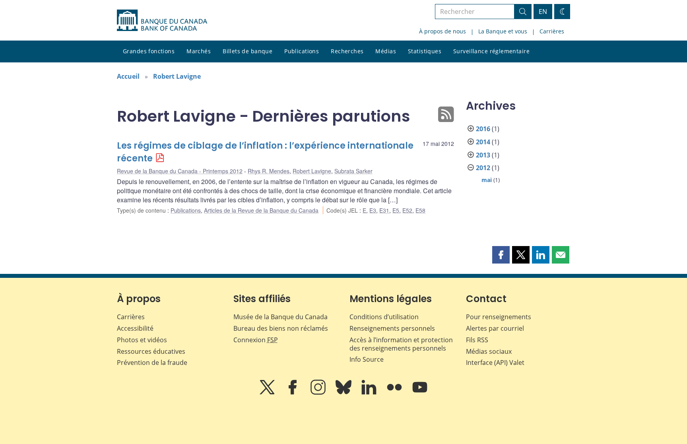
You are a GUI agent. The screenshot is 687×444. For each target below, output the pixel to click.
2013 (483, 155)
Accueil (128, 76)
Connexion (255, 339)
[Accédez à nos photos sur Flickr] (395, 392)
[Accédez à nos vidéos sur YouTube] (420, 392)
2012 (483, 167)
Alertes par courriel (495, 328)
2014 (483, 142)
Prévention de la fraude (152, 362)
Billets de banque (247, 51)
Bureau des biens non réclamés (280, 328)
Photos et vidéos (142, 339)
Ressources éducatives (151, 351)
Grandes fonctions (149, 51)
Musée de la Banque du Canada (280, 316)
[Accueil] (162, 20)
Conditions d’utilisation (384, 316)
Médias (385, 51)
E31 (384, 210)
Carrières (552, 31)
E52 (407, 210)
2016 (483, 128)
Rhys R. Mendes (268, 171)
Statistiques (424, 51)
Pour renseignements (498, 316)
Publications (301, 51)
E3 (372, 210)
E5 (395, 210)
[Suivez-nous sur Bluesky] (344, 392)
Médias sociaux (489, 351)
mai (486, 180)
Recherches (347, 51)
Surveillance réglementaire (491, 51)
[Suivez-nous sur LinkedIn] (369, 392)
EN (543, 11)
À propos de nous (442, 31)
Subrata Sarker (353, 171)
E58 (420, 210)
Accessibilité (135, 328)
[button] (501, 255)
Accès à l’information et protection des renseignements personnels (401, 344)
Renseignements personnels (392, 328)
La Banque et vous (502, 31)
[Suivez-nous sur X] (268, 392)
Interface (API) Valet (495, 362)
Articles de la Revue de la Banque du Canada (261, 210)
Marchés (198, 51)
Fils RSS (477, 339)
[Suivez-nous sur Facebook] (293, 392)
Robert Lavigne (177, 76)
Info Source (366, 359)
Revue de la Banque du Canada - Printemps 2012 (180, 171)
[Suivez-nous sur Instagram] (319, 392)
